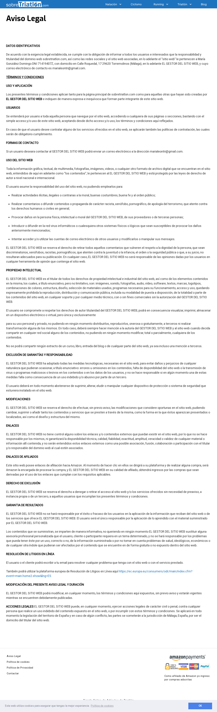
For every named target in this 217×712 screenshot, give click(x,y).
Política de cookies (18, 662)
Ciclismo (136, 4)
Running (159, 4)
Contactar (13, 673)
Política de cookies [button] (102, 705)
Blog (204, 4)
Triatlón (182, 4)
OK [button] (200, 705)
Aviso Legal (14, 656)
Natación (111, 4)
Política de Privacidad (20, 667)
